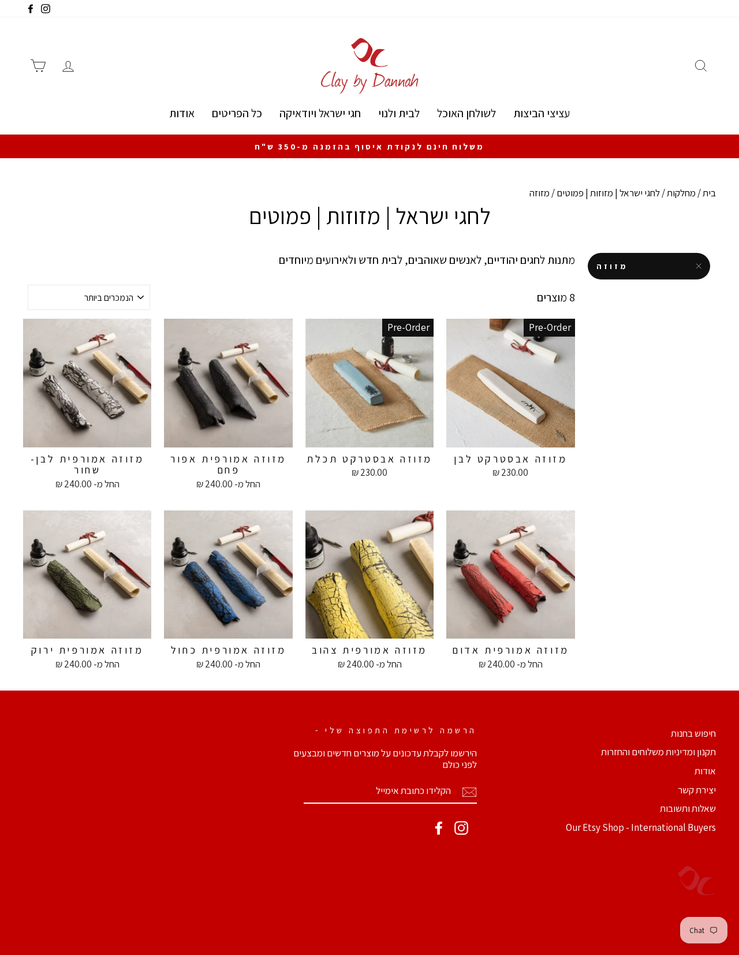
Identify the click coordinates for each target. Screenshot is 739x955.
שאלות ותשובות (688, 808)
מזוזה (612, 266)
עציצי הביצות (541, 113)
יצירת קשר (697, 790)
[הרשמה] (469, 791)
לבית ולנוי (399, 113)
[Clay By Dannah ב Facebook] (439, 828)
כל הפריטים (237, 113)
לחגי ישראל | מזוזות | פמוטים (608, 192)
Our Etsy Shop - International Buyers (641, 827)
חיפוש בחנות (693, 733)
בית (709, 192)
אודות (182, 113)
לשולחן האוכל (466, 113)
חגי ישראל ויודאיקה (320, 113)
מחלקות (681, 192)
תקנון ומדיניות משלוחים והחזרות (658, 751)
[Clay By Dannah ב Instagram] (461, 828)
